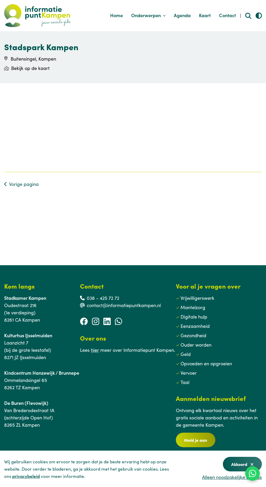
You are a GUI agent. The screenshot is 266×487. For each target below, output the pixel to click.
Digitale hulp (194, 316)
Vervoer (189, 372)
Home (116, 15)
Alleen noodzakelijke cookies (232, 477)
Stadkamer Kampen (25, 298)
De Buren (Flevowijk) (26, 403)
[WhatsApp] (252, 473)
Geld (186, 354)
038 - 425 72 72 (103, 298)
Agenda (182, 15)
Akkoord (239, 464)
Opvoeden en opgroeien (206, 363)
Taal (185, 382)
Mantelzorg (193, 307)
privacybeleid (26, 476)
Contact (227, 15)
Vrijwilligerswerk (197, 298)
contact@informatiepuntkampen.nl (124, 305)
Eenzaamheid (195, 326)
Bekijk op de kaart (30, 68)
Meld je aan (195, 440)
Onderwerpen (146, 15)
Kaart (205, 15)
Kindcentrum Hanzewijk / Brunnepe (41, 372)
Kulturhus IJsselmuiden (28, 335)
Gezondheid (193, 335)
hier (95, 350)
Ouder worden (196, 344)
